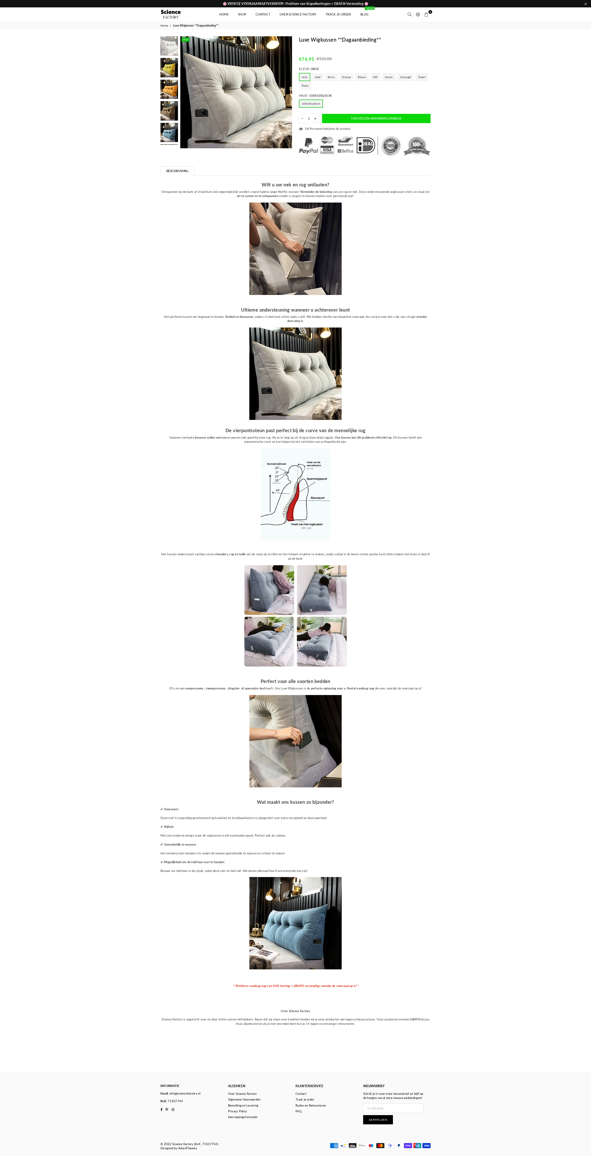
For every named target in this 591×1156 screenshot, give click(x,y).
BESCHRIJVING (177, 171)
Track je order (338, 14)
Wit (375, 77)
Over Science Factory (298, 14)
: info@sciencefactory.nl (184, 1093)
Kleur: (309, 69)
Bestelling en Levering (243, 1105)
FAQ (299, 1111)
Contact (263, 14)
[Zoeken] (410, 14)
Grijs (305, 77)
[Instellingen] (418, 14)
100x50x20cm (311, 103)
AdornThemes (187, 1148)
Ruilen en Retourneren (311, 1105)
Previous (184, 92)
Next (288, 92)
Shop (242, 14)
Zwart (421, 77)
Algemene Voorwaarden (244, 1099)
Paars (305, 85)
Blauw (362, 77)
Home (224, 14)
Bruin (331, 77)
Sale (185, 39)
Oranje (346, 77)
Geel (318, 77)
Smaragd (405, 77)
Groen (389, 77)
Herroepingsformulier (243, 1117)
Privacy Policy (237, 1111)
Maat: (315, 95)
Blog (366, 12)
